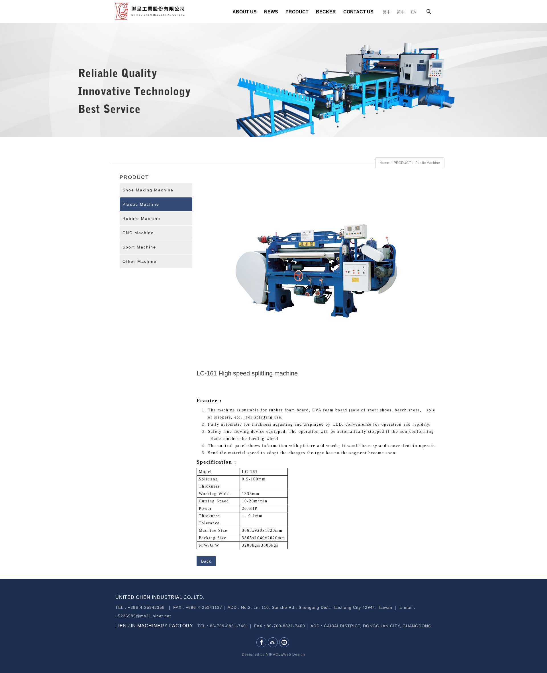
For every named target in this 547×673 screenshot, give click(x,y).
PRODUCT (297, 11)
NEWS (271, 11)
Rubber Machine (141, 218)
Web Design (294, 654)
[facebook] (262, 642)
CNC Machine (138, 233)
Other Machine (140, 261)
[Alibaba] (273, 642)
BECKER (326, 11)
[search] (429, 12)
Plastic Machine (427, 163)
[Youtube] (285, 642)
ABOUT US (244, 11)
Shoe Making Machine (148, 190)
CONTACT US (358, 11)
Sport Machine (139, 247)
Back (206, 561)
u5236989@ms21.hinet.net (143, 616)
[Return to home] (149, 11)
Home (384, 163)
